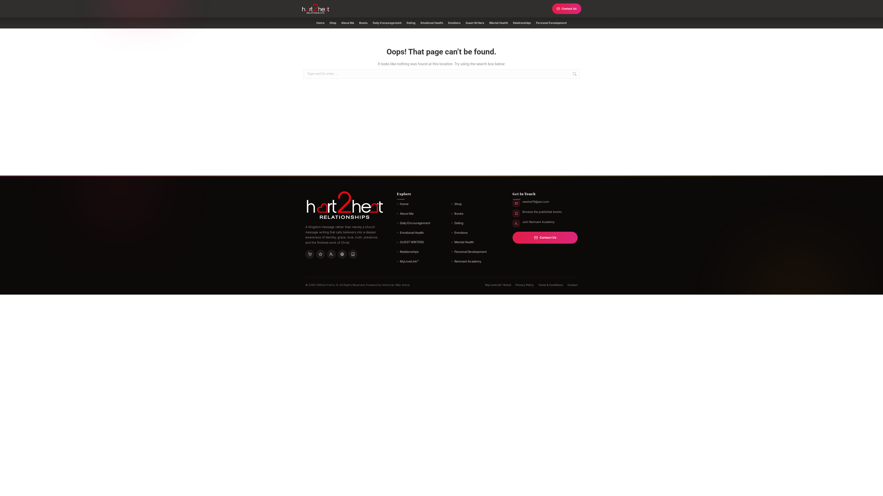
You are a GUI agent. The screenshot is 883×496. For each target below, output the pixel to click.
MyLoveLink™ (409, 261)
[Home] (316, 8)
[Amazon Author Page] (309, 254)
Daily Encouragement (387, 23)
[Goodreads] (320, 254)
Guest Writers (475, 23)
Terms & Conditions (550, 285)
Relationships (522, 23)
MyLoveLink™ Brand (498, 285)
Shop (333, 23)
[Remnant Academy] (331, 254)
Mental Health (498, 23)
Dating (411, 23)
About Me (347, 23)
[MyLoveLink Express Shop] (353, 254)
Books (363, 23)
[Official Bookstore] (342, 254)
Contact (573, 285)
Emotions (454, 23)
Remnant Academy (467, 261)
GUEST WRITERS (412, 242)
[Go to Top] (876, 489)
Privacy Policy (525, 285)
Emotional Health (432, 23)
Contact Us (569, 8)
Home (320, 23)
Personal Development (551, 23)
